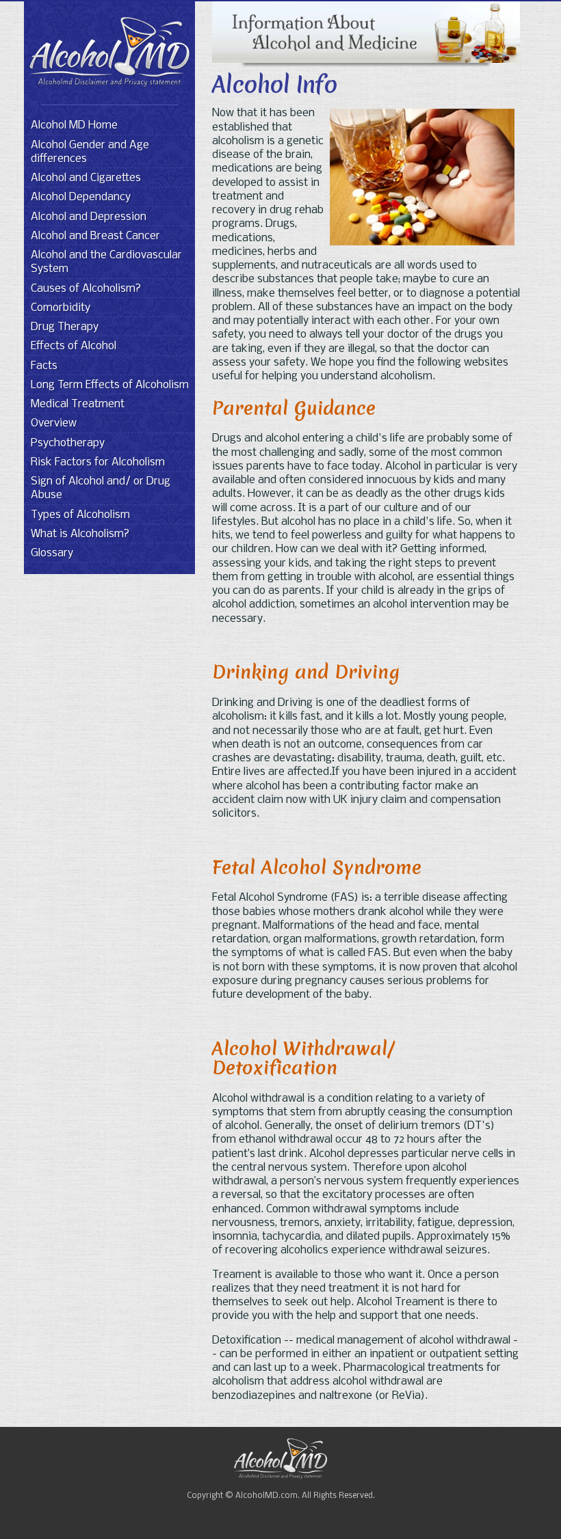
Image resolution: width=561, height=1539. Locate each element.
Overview (54, 423)
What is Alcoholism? (80, 534)
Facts (44, 366)
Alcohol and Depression (88, 217)
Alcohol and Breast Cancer (95, 236)
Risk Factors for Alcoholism (98, 462)
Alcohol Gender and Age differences (90, 152)
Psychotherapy (68, 443)
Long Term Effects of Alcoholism (110, 385)
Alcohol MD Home (74, 125)
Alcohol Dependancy (81, 197)
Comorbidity (60, 308)
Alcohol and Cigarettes (86, 178)
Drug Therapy (65, 327)
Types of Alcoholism (80, 515)
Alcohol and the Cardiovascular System (106, 262)
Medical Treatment (78, 404)
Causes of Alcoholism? (86, 289)
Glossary (52, 553)
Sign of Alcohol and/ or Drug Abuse (100, 488)
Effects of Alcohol (73, 346)
